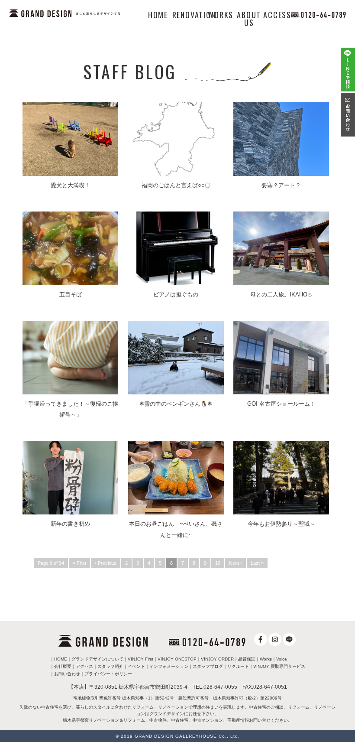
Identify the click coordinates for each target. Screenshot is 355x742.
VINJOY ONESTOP (177, 659)
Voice (281, 659)
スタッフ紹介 (110, 666)
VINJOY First (140, 659)
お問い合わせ (67, 673)
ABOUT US (249, 18)
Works (266, 659)
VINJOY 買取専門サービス (279, 666)
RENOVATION (194, 14)
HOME (158, 14)
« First (79, 563)
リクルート (238, 666)
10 (217, 563)
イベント (136, 666)
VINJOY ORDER (217, 659)
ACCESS (277, 14)
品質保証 (246, 659)
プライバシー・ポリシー (108, 673)
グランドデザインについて (97, 659)
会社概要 (62, 666)
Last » (257, 563)
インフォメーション (168, 666)
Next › (235, 563)
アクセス (84, 666)
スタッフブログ (208, 666)
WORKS (220, 14)
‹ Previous (105, 563)
